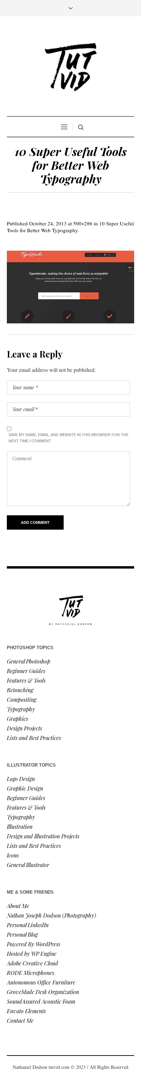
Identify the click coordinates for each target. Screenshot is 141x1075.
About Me (18, 905)
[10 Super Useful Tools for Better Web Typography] (70, 287)
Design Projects (24, 728)
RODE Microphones (30, 972)
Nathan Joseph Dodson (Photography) (51, 915)
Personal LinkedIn (28, 925)
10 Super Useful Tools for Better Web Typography (70, 227)
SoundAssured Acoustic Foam (42, 1001)
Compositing (21, 699)
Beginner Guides (26, 670)
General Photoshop (28, 661)
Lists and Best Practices (34, 737)
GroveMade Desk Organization (43, 991)
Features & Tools (26, 680)
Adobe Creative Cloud (32, 963)
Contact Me (20, 1020)
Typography (21, 709)
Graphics (17, 718)
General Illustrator (28, 864)
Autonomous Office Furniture (42, 982)
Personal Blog (22, 934)
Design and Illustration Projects (43, 836)
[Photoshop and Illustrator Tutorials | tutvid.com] (70, 67)
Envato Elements (27, 1011)
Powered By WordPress (33, 944)
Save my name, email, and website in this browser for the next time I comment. (68, 438)
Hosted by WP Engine (31, 953)
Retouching (20, 690)
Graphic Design (25, 788)
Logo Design (21, 778)
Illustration (20, 826)
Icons (13, 855)
